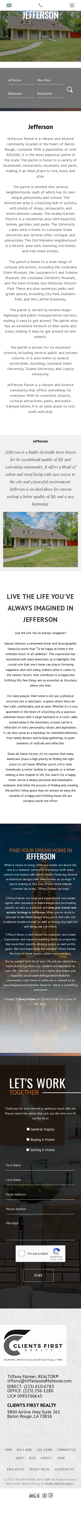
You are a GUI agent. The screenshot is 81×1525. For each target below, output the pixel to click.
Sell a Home (45, 1450)
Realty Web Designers (59, 1483)
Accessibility (64, 1469)
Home (8, 1450)
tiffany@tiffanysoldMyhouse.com (39, 1381)
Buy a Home (24, 1450)
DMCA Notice (15, 1469)
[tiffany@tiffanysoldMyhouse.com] (9, 5)
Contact (46, 1458)
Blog (32, 1458)
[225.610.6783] (40, 5)
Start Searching (40, 1022)
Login (61, 1458)
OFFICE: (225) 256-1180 (30, 1390)
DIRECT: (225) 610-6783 (30, 1386)
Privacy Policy (39, 1469)
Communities (67, 1450)
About (20, 1458)
